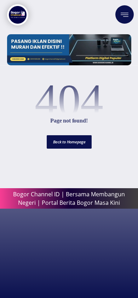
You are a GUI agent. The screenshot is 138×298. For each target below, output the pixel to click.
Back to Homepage (69, 141)
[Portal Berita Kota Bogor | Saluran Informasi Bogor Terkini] (17, 14)
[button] (124, 14)
